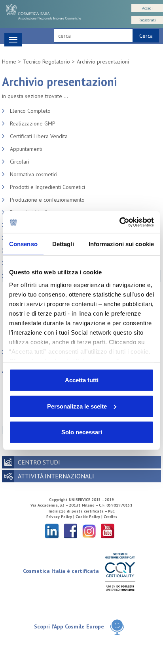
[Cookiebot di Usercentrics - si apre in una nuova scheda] (119, 222)
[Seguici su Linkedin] (52, 530)
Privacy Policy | (61, 516)
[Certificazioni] (120, 571)
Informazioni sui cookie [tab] (121, 244)
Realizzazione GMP (32, 123)
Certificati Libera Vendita (39, 136)
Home (9, 61)
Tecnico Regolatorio (46, 61)
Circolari (19, 161)
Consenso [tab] (23, 244)
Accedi (147, 8)
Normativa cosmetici (33, 174)
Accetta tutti (82, 380)
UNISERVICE (79, 499)
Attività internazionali (56, 476)
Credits (110, 516)
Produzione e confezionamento (47, 199)
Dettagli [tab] (63, 244)
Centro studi (39, 462)
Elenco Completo (30, 110)
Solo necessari (81, 432)
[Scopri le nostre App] (117, 627)
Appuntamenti (26, 148)
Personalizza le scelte (77, 406)
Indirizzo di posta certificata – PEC (82, 511)
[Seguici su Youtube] (107, 530)
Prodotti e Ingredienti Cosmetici (47, 187)
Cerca (146, 35)
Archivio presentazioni (103, 61)
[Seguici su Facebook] (70, 530)
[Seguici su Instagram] (89, 530)
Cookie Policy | (90, 516)
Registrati (147, 20)
